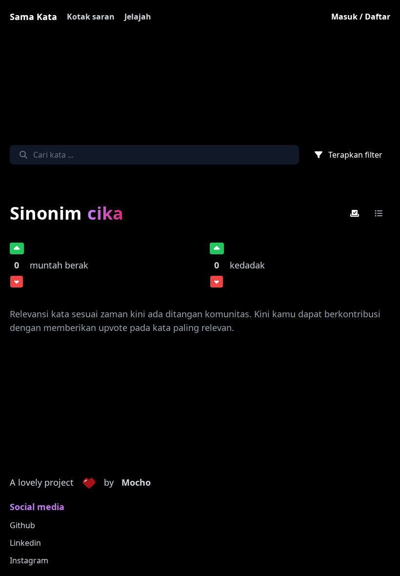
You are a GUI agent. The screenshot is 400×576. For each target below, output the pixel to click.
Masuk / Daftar (360, 16)
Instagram (29, 560)
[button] (89, 483)
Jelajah (137, 16)
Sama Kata (33, 16)
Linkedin (25, 542)
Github (22, 525)
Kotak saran (91, 16)
